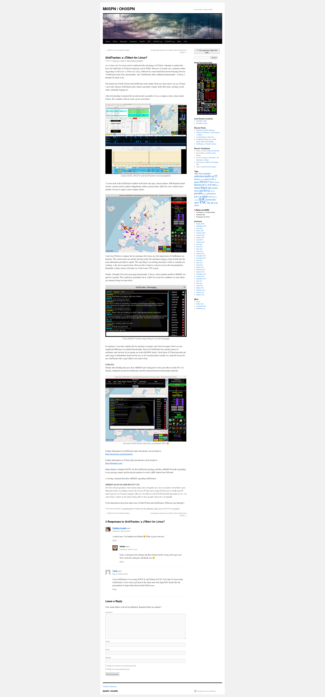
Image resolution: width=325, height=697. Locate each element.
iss (206, 184)
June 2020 (199, 228)
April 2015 (199, 265)
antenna (199, 176)
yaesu (196, 205)
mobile (215, 187)
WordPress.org (200, 308)
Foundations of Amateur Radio (205, 212)
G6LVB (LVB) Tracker (209, 167)
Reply (114, 540)
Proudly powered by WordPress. (206, 691)
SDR (202, 199)
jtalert (156, 508)
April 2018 (199, 240)
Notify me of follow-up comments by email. (122, 666)
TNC (203, 202)
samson (196, 200)
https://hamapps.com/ (113, 463)
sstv (196, 202)
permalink (176, 508)
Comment (109, 612)
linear (197, 187)
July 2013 (199, 281)
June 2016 (199, 247)
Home (108, 41)
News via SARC (202, 210)
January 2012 (200, 295)
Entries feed (199, 304)
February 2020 (200, 233)
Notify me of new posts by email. (119, 669)
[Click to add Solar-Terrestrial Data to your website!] (207, 114)
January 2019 (200, 237)
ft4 (142, 508)
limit (217, 185)
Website (108, 657)
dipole (196, 182)
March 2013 (200, 288)
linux (160, 508)
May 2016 (199, 249)
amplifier (207, 173)
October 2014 (200, 276)
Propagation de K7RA (203, 217)
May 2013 (199, 283)
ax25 (214, 176)
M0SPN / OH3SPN (119, 8)
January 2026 (200, 224)
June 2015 (199, 260)
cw (212, 179)
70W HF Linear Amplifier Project (117, 50)
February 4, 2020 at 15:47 (128, 549)
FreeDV (142, 41)
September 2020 (201, 226)
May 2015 (199, 263)
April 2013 (199, 285)
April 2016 (199, 251)
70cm (200, 173)
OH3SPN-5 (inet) (201, 123)
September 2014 (201, 279)
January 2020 (200, 235)
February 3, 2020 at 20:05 (121, 531)
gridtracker (149, 508)
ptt (201, 196)
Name (108, 641)
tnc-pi (210, 202)
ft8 (144, 508)
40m (196, 173)
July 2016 (199, 244)
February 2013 (200, 290)
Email (107, 649)
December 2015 (201, 256)
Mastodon (123, 41)
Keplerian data (200, 214)
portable (198, 193)
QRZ (149, 41)
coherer (207, 179)
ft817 (206, 182)
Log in (198, 301)
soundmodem (210, 199)
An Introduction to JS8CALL (205, 137)
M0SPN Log (157, 41)
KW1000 (212, 184)
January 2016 (200, 253)
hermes (198, 184)
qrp (204, 196)
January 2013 (200, 292)
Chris (114, 570)
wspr (216, 202)
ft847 (211, 182)
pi (209, 190)
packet (204, 190)
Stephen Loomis (119, 528)
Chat (185, 41)
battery (197, 179)
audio (207, 176)
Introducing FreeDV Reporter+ (205, 130)
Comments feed (201, 306)
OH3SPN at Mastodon (110, 686)
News (179, 41)
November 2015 (201, 258)
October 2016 (200, 242)
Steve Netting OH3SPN (135, 61)
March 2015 (200, 267)
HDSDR (216, 182)
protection (211, 193)
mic (210, 187)
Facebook (133, 41)
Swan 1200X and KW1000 (211, 151)
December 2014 (201, 274)
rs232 (210, 196)
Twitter (114, 41)
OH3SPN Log (170, 41)
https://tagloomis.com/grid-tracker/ (119, 454)
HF (203, 184)
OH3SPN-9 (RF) (201, 121)
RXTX (215, 197)
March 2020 (200, 230)
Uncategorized (127, 508)
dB (215, 179)
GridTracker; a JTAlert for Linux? (206, 144)
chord (202, 179)
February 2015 (200, 269)
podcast (213, 191)
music (196, 190)
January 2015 (200, 272)
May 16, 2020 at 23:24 (120, 574)
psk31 (196, 196)
